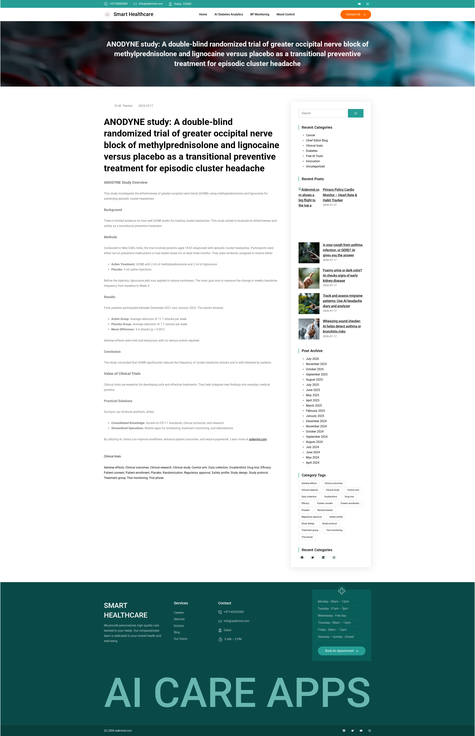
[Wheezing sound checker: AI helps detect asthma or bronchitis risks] (309, 330)
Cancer (310, 135)
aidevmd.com (258, 439)
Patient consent (114, 472)
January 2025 (315, 416)
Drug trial (253, 467)
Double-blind (237, 467)
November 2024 (316, 426)
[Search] (355, 113)
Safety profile (220, 472)
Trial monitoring (137, 478)
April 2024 (312, 462)
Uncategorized (315, 166)
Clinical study (181, 467)
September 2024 (316, 436)
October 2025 (315, 369)
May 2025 (312, 395)
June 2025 (313, 390)
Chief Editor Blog (317, 140)
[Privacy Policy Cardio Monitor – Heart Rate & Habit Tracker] (309, 213)
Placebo (156, 472)
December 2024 (316, 421)
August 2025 (314, 379)
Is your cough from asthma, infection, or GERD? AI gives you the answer (343, 250)
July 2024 (312, 447)
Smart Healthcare (133, 14)
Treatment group (115, 478)
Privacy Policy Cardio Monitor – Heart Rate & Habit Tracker (340, 195)
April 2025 (312, 400)
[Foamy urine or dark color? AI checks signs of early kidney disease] (309, 279)
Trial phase (156, 478)
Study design (239, 472)
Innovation (313, 161)
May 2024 (312, 457)
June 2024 (313, 452)
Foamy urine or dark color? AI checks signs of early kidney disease (342, 275)
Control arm (199, 467)
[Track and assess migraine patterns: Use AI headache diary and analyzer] (309, 304)
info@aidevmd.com (151, 3)
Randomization (173, 472)
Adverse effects (114, 467)
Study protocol (258, 472)
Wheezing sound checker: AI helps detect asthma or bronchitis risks (342, 326)
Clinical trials (112, 456)
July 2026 (312, 359)
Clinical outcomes (137, 467)
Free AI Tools (314, 156)
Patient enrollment (138, 472)
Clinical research (161, 467)
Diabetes (311, 151)
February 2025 (315, 410)
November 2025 (316, 364)
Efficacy (266, 467)
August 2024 (314, 442)
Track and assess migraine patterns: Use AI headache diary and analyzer (343, 301)
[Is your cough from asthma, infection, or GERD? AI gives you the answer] (309, 253)
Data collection (218, 467)
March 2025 (314, 405)
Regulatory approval (197, 472)
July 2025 (312, 385)
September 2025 (316, 374)
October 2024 (315, 431)
